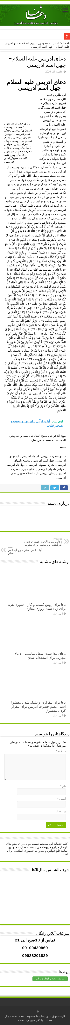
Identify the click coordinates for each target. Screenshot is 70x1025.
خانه (64, 43)
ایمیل (61, 798)
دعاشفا (40, 1016)
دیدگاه (61, 751)
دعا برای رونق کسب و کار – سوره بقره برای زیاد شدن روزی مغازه (37, 607)
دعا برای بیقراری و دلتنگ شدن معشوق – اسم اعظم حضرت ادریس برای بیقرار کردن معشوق (36, 707)
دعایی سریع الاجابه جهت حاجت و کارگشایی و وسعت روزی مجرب (43, 542)
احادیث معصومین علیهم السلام (40, 43)
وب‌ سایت (60, 811)
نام (63, 786)
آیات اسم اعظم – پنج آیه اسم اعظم (25, 550)
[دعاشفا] (35, 14)
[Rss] (38, 1011)
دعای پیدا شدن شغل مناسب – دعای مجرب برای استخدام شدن (40, 656)
